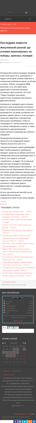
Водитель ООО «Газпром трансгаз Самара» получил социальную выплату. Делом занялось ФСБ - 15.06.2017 (17, 251)
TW (17, 328)
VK (11, 328)
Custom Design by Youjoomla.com (11, 420)
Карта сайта (17, 371)
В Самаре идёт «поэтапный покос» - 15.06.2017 (17, 211)
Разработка (16, 414)
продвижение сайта (25, 414)
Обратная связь (9, 375)
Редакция (7, 371)
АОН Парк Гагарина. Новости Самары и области (18, 5)
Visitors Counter (18, 321)
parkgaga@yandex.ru (15, 383)
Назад (4, 201)
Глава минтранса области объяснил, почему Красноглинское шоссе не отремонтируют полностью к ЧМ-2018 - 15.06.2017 (16, 238)
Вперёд (2, 204)
